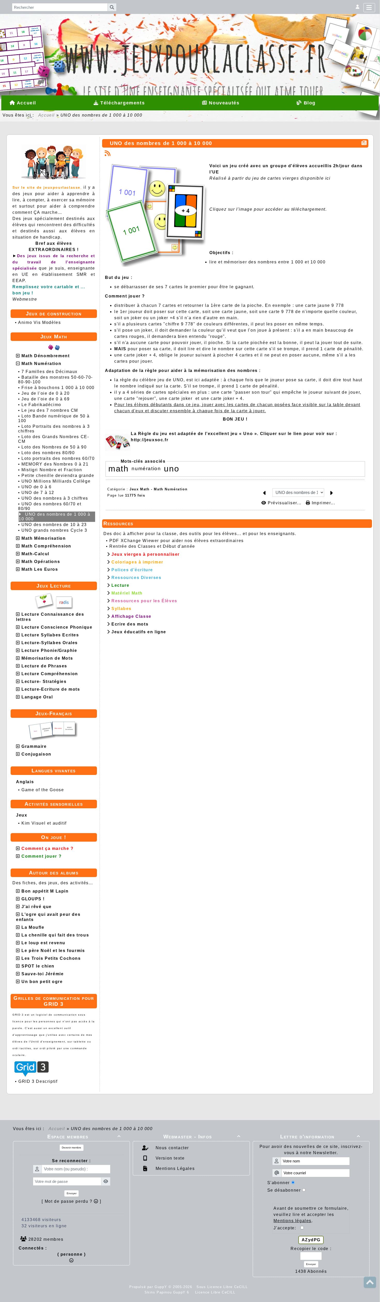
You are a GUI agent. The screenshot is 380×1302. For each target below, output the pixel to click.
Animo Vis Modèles (39, 322)
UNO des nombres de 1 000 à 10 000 (54, 516)
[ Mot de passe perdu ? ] (71, 1201)
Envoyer (72, 1193)
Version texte (169, 1158)
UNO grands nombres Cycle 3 (54, 530)
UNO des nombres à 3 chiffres (54, 498)
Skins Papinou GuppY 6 (168, 1292)
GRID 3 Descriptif (37, 1081)
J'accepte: (286, 1228)
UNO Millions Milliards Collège (55, 481)
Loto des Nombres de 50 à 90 (54, 447)
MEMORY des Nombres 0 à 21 (54, 464)
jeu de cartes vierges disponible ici (291, 178)
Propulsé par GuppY (148, 1287)
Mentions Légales (174, 1168)
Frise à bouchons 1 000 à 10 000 (58, 387)
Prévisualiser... (285, 503)
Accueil (46, 115)
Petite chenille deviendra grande (57, 475)
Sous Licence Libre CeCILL (222, 1287)
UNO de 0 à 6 (36, 487)
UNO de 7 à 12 (37, 492)
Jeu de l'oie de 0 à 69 (45, 399)
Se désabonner (284, 1190)
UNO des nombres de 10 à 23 (54, 524)
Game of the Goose (42, 790)
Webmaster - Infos (202, 1136)
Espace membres (84, 1136)
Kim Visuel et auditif (44, 823)
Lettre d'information (320, 1136)
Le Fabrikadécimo (41, 404)
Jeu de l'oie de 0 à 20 (45, 393)
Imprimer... (322, 503)
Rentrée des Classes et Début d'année (152, 546)
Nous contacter (171, 1148)
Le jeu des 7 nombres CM (49, 410)
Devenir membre (71, 1147)
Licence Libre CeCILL (214, 1292)
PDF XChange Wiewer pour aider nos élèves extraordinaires (176, 540)
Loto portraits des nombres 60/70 (58, 458)
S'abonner (278, 1183)
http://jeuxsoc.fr (149, 440)
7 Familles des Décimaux (49, 371)
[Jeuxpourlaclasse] (190, 37)
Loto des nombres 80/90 (48, 453)
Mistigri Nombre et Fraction (51, 470)
